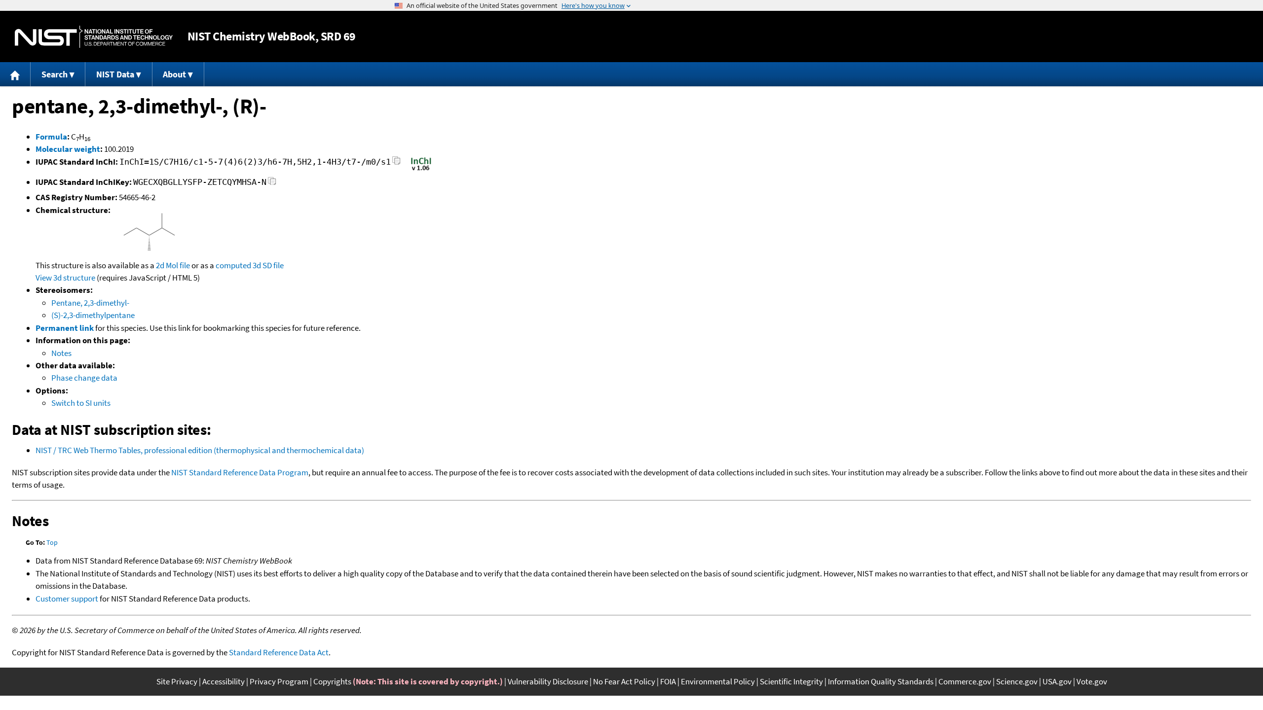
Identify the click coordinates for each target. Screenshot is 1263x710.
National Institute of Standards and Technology (94, 37)
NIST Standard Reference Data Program (239, 472)
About (174, 74)
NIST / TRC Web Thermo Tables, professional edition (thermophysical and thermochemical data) (200, 450)
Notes (61, 353)
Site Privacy (176, 681)
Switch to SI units (81, 402)
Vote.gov (1092, 681)
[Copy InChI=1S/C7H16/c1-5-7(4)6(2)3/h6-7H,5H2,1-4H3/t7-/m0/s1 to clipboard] (396, 163)
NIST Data (115, 74)
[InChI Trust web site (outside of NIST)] (421, 169)
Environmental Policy (718, 681)
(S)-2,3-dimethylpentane (93, 315)
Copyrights (332, 681)
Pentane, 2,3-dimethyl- (90, 302)
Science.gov (1017, 681)
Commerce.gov (964, 681)
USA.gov (1057, 681)
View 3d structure (65, 277)
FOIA (668, 681)
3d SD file (268, 265)
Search (54, 74)
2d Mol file (173, 265)
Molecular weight (68, 148)
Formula (51, 136)
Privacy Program (279, 681)
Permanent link (65, 327)
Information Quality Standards (880, 681)
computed (233, 265)
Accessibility (223, 681)
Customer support (67, 598)
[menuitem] (15, 74)
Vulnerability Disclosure (548, 681)
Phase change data (84, 377)
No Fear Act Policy (624, 681)
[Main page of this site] (15, 74)
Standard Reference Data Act (279, 652)
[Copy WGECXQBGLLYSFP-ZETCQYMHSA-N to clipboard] (272, 183)
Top (52, 542)
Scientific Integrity (791, 681)
